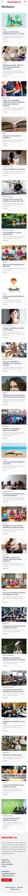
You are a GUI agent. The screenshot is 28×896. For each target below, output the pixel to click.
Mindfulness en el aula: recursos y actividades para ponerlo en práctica (13, 526)
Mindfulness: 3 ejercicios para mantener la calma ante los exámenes (14, 658)
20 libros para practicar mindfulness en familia (13, 297)
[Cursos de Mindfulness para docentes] (14, 157)
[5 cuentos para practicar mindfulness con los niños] (14, 450)
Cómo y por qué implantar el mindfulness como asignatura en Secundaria (12, 363)
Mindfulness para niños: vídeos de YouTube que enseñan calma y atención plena (13, 67)
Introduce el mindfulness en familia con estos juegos (13, 329)
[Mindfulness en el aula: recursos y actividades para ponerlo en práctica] (14, 514)
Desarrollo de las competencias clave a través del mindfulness (13, 494)
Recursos (5, 262)
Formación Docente (8, 166)
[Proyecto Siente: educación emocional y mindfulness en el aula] (14, 614)
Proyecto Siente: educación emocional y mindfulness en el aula (14, 627)
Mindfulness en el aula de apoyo (12, 755)
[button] (2, 1)
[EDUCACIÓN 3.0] (14, 1)
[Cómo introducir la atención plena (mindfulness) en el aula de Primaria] (14, 678)
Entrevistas (5, 555)
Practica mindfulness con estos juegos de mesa (12, 233)
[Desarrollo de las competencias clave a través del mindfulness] (14, 482)
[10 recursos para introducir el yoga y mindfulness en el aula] (14, 773)
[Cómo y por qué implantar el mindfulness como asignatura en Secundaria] (14, 349)
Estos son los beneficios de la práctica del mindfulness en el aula (14, 593)
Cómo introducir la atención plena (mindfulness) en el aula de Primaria (13, 690)
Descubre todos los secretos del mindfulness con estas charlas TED (13, 200)
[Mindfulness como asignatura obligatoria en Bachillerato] (14, 416)
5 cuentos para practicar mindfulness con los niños (14, 463)
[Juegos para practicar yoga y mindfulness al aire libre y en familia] (14, 20)
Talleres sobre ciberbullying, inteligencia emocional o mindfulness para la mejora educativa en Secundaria (13, 103)
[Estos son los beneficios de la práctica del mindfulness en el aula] (14, 581)
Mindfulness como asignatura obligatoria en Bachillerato (11, 429)
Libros (4, 133)
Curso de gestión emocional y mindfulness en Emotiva (11, 819)
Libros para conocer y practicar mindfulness (12, 136)
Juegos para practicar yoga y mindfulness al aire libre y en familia (13, 32)
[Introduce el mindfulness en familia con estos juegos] (14, 316)
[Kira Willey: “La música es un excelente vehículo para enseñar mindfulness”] (14, 545)
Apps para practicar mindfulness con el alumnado (13, 265)
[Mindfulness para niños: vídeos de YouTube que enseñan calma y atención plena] (14, 53)
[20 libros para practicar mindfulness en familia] (14, 284)
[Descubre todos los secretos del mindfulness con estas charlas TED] (14, 187)
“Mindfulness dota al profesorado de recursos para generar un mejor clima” (14, 396)
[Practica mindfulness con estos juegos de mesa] (14, 221)
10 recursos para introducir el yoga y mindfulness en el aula (13, 786)
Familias (5, 29)
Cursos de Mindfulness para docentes (14, 169)
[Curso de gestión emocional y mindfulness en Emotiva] (14, 806)
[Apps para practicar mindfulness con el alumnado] (14, 252)
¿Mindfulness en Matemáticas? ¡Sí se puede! (14, 722)
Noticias (5, 392)
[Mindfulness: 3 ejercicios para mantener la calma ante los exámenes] (14, 646)
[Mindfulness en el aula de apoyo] (14, 743)
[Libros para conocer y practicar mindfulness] (14, 124)
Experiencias (6, 97)
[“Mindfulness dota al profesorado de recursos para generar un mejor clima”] (14, 383)
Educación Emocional (8, 196)
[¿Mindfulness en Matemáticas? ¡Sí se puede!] (14, 709)
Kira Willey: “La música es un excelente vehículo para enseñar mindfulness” (12, 559)
